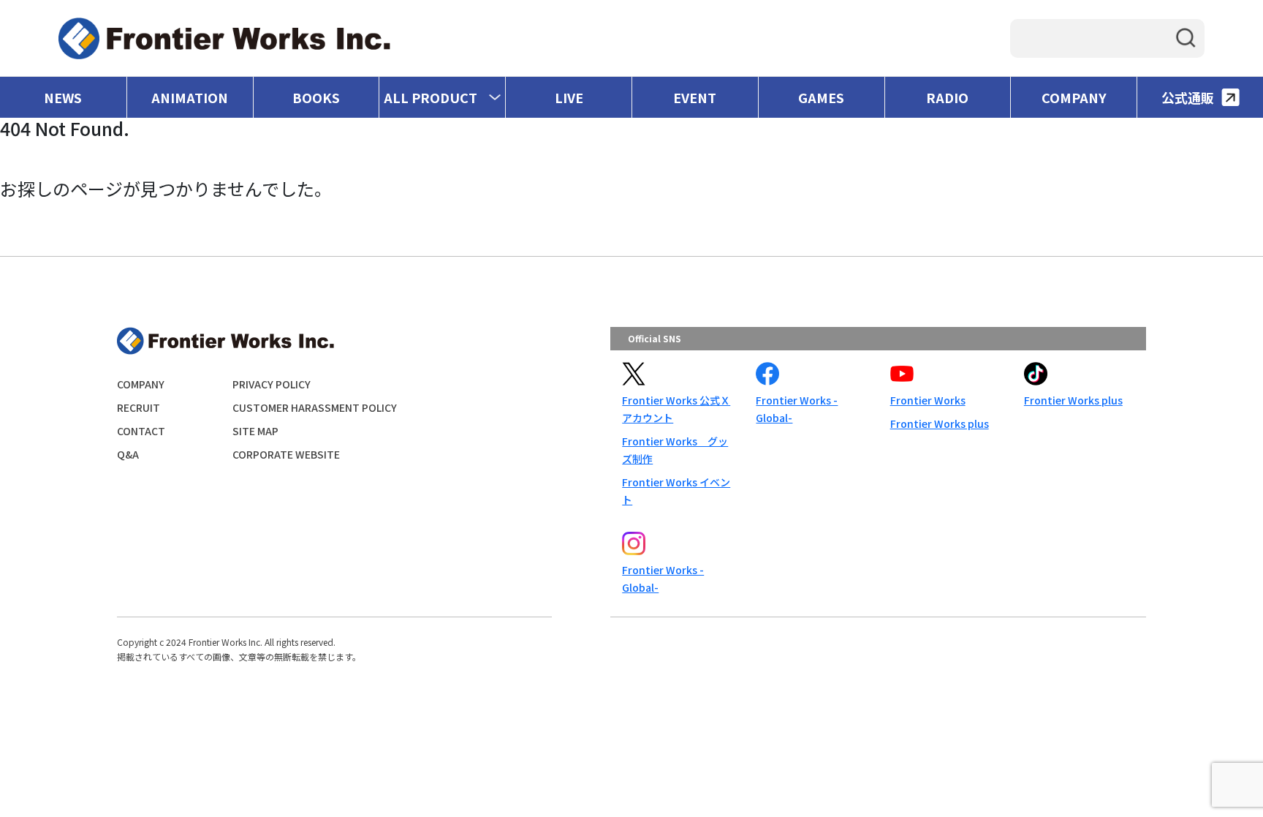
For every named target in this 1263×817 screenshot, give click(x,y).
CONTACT (141, 430)
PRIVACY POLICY (271, 384)
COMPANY (1074, 97)
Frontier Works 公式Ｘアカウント (676, 409)
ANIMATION (189, 97)
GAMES (821, 97)
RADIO (947, 97)
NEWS (63, 97)
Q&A (128, 454)
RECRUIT (138, 407)
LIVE (569, 97)
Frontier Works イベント (676, 491)
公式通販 (1187, 97)
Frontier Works (928, 400)
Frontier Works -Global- (797, 409)
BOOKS (316, 97)
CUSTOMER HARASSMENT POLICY (314, 407)
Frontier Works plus (939, 423)
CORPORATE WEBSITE (286, 454)
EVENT (694, 97)
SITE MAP (255, 430)
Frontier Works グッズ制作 (675, 450)
